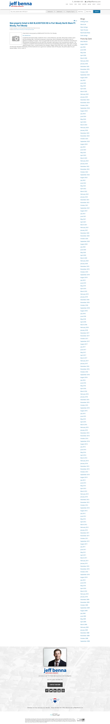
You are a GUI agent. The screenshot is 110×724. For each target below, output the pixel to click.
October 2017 (84, 338)
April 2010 (83, 588)
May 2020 (83, 252)
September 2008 (85, 641)
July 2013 (82, 480)
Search (97, 11)
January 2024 (84, 130)
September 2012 (85, 508)
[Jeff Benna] (20, 8)
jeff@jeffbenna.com (78, 707)
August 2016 (83, 377)
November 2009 (84, 602)
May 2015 (83, 419)
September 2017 (85, 341)
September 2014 (85, 441)
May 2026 (83, 52)
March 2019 (83, 291)
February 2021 (84, 227)
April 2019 (83, 288)
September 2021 (85, 208)
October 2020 (84, 238)
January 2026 (84, 64)
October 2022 (84, 172)
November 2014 (84, 436)
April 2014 (83, 455)
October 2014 (84, 438)
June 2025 (83, 83)
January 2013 (84, 497)
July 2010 (82, 580)
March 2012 (83, 524)
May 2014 (83, 452)
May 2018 (83, 319)
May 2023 (83, 152)
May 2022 (83, 186)
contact (98, 4)
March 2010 (83, 591)
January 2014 (84, 463)
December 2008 (84, 633)
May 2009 (83, 619)
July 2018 (82, 313)
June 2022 (83, 183)
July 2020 (82, 247)
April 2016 (83, 388)
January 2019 (84, 297)
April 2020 (83, 255)
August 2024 (83, 111)
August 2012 (83, 511)
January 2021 (84, 230)
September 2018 (85, 308)
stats (75, 4)
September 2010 (85, 574)
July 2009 (82, 613)
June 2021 (83, 216)
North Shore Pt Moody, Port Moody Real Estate (24, 29)
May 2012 (83, 519)
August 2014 (83, 444)
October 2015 (84, 405)
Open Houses (84, 30)
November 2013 (84, 469)
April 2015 (83, 422)
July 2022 (82, 180)
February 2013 (84, 494)
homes (71, 4)
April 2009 (83, 622)
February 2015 (84, 427)
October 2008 (84, 638)
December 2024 (84, 100)
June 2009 (83, 616)
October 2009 (84, 605)
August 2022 (83, 177)
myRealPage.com (55, 715)
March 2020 (83, 258)
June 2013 (83, 483)
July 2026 (82, 47)
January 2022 (84, 197)
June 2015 (83, 416)
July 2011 (82, 547)
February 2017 (84, 361)
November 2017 (84, 336)
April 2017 (83, 355)
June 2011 (83, 549)
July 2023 (82, 147)
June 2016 (83, 383)
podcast (84, 4)
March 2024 (83, 125)
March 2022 (83, 191)
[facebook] (47, 690)
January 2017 (84, 363)
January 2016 (84, 397)
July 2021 (82, 213)
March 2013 (83, 491)
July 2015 (82, 413)
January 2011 (84, 563)
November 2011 (84, 535)
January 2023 (84, 163)
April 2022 (83, 188)
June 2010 (83, 583)
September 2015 (85, 408)
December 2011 (84, 533)
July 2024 (82, 114)
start (67, 4)
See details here (27, 35)
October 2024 (84, 105)
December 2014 (84, 433)
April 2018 (83, 322)
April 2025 (83, 89)
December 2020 (84, 233)
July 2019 (82, 280)
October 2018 (84, 305)
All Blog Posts (84, 21)
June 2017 (83, 349)
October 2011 (84, 538)
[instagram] (63, 690)
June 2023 (83, 150)
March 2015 (83, 424)
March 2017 (83, 358)
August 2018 (83, 311)
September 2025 (85, 75)
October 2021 (84, 205)
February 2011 (84, 560)
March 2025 (83, 91)
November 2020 (84, 236)
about (93, 4)
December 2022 (84, 166)
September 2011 (85, 541)
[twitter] (51, 690)
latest (79, 4)
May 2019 (83, 286)
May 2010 (83, 585)
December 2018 (84, 300)
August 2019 (83, 277)
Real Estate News (85, 33)
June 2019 (83, 283)
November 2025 (84, 69)
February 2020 (84, 261)
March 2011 (83, 558)
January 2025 (84, 97)
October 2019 (84, 272)
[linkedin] (55, 690)
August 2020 (83, 244)
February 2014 (84, 461)
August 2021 (83, 211)
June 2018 (83, 316)
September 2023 (85, 141)
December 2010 (84, 566)
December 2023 (84, 133)
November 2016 (84, 369)
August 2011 (83, 544)
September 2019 (85, 275)
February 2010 (84, 594)
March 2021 (83, 225)
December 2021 (84, 200)
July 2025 (82, 80)
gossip (89, 4)
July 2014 (82, 447)
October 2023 (84, 138)
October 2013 (84, 472)
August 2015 (83, 411)
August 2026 (83, 44)
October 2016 (84, 372)
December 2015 (84, 399)
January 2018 (84, 330)
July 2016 (82, 380)
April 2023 (83, 155)
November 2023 (84, 136)
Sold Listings (84, 35)
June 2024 (83, 116)
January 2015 (84, 430)
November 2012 (84, 502)
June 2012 (83, 516)
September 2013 (85, 474)
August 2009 (83, 610)
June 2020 (83, 250)
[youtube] (59, 690)
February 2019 (84, 294)
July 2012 (82, 513)
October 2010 (84, 572)
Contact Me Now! (55, 684)
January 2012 (84, 530)
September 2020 (85, 241)
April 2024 (83, 122)
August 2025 (83, 77)
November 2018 (84, 302)
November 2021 (84, 202)
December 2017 (84, 333)
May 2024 (83, 119)
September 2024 (85, 108)
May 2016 (83, 386)
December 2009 (84, 599)
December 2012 (84, 499)
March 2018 (83, 324)
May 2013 (83, 486)
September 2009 (85, 608)
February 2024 (84, 127)
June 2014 (83, 449)
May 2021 (83, 219)
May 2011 (83, 552)
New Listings (84, 27)
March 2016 (83, 391)
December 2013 (84, 466)
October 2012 (84, 505)
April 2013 (83, 488)
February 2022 (84, 194)
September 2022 (85, 175)
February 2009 (84, 627)
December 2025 (84, 66)
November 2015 (84, 402)
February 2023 (84, 161)
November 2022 (84, 169)
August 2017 (83, 344)
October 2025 (84, 72)
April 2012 (83, 522)
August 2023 (83, 144)
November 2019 (84, 269)
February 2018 (84, 327)
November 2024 (84, 102)
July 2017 (82, 347)
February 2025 (84, 94)
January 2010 (84, 597)
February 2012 (84, 527)
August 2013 (83, 477)
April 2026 (83, 55)
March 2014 (83, 458)
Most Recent (83, 41)
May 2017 (83, 352)
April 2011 (83, 555)
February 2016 (84, 394)
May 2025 (83, 86)
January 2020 (84, 263)
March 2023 (83, 158)
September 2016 (85, 374)
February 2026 (84, 61)
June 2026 (83, 50)
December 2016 (84, 366)
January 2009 (84, 630)
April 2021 (83, 222)
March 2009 (83, 624)
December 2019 (84, 266)
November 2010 (84, 569)
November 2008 (84, 635)
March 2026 (83, 58)
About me (83, 24)
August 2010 (83, 577)
